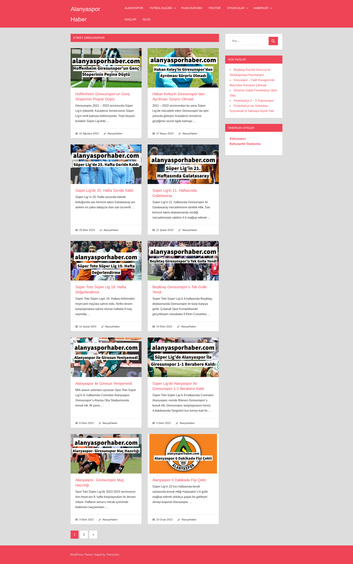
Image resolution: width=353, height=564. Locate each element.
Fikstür (215, 8)
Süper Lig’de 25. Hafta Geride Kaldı (104, 190)
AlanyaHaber (114, 133)
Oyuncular (236, 8)
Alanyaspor (134, 8)
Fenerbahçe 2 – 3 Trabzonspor (254, 100)
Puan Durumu (191, 8)
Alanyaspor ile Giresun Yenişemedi (103, 383)
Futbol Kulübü (161, 8)
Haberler (261, 8)
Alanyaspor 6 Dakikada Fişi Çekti (179, 480)
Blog (147, 19)
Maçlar (130, 19)
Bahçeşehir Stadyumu (245, 143)
